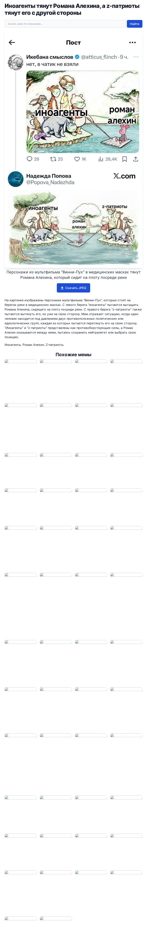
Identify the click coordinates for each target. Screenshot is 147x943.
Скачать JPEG (75, 288)
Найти (134, 24)
